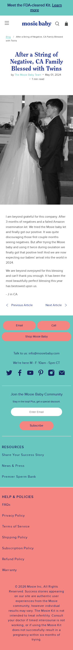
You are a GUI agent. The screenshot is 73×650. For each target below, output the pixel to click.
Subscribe (36, 425)
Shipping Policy (14, 537)
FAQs (6, 505)
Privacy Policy (13, 516)
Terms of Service (16, 526)
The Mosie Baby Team (27, 74)
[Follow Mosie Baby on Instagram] (51, 373)
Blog (8, 36)
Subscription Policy (18, 548)
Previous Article (22, 305)
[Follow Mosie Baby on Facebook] (20, 373)
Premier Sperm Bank (19, 477)
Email (19, 325)
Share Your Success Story (23, 455)
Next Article (54, 305)
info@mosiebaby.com (44, 353)
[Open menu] (4, 24)
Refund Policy (13, 559)
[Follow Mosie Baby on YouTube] (30, 373)
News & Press (13, 466)
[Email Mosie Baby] (62, 373)
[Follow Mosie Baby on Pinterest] (41, 373)
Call (53, 325)
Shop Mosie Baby (36, 336)
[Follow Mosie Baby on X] (9, 373)
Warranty (9, 570)
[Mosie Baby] (36, 24)
